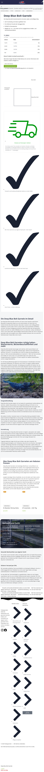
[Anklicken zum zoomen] (3, 7)
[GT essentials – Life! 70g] (31, 497)
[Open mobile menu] (2, 2)
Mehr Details (7, 505)
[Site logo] (22, 2)
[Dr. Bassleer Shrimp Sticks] (12, 497)
